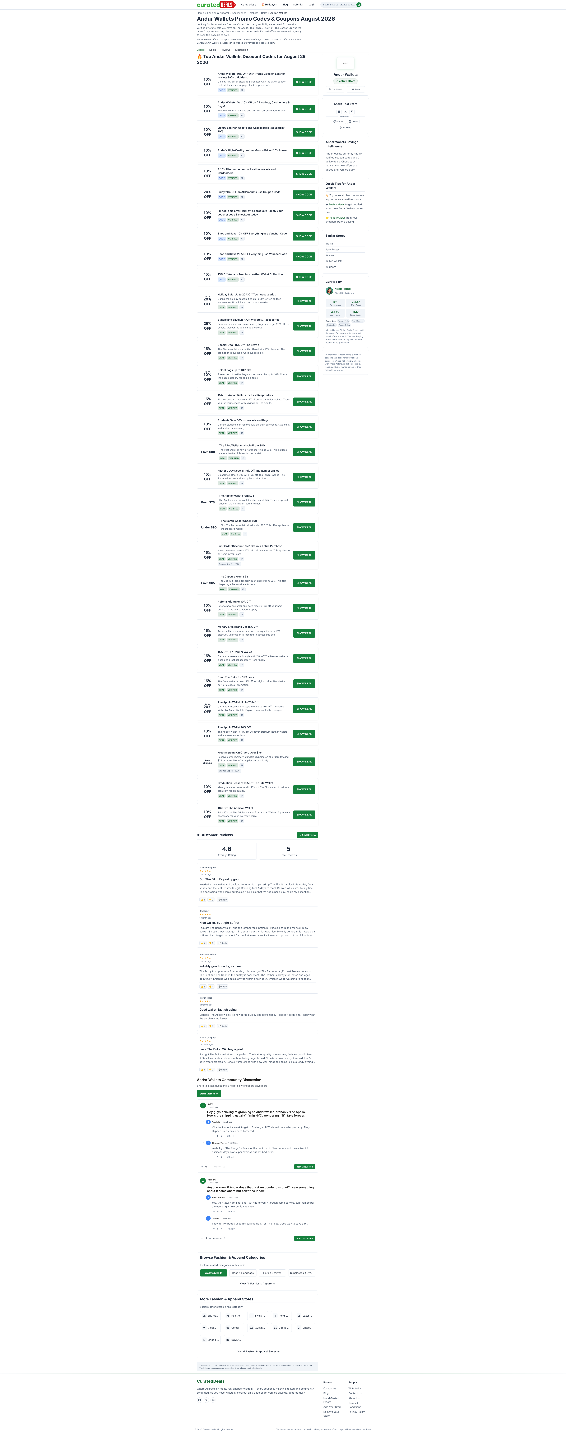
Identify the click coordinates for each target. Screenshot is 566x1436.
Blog (285, 4)
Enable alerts (336, 204)
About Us (354, 1398)
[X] (206, 1400)
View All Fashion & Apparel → (257, 1283)
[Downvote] (221, 1136)
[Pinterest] (213, 1400)
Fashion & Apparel (218, 12)
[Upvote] (214, 1136)
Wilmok (330, 255)
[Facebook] (199, 1400)
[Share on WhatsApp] (352, 111)
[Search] (358, 4)
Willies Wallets (334, 261)
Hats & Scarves (272, 1273)
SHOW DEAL (304, 301)
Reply (232, 1136)
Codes (201, 49)
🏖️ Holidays (269, 4)
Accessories (239, 12)
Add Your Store (332, 1407)
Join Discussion (305, 1166)
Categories (248, 4)
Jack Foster (332, 249)
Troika (329, 243)
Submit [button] (298, 4)
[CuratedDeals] (216, 4)
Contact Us (355, 1393)
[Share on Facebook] (339, 111)
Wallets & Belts (258, 12)
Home (200, 12)
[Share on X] (345, 111)
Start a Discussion (209, 1093)
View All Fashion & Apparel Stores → (258, 1351)
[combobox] (341, 5)
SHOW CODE (304, 82)
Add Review (308, 835)
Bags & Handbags (243, 1273)
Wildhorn (331, 266)
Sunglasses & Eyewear (302, 1273)
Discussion (241, 49)
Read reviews (337, 217)
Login (311, 4)
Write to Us (355, 1388)
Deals (212, 49)
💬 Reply (222, 899)
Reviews (226, 49)
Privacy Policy (356, 1411)
